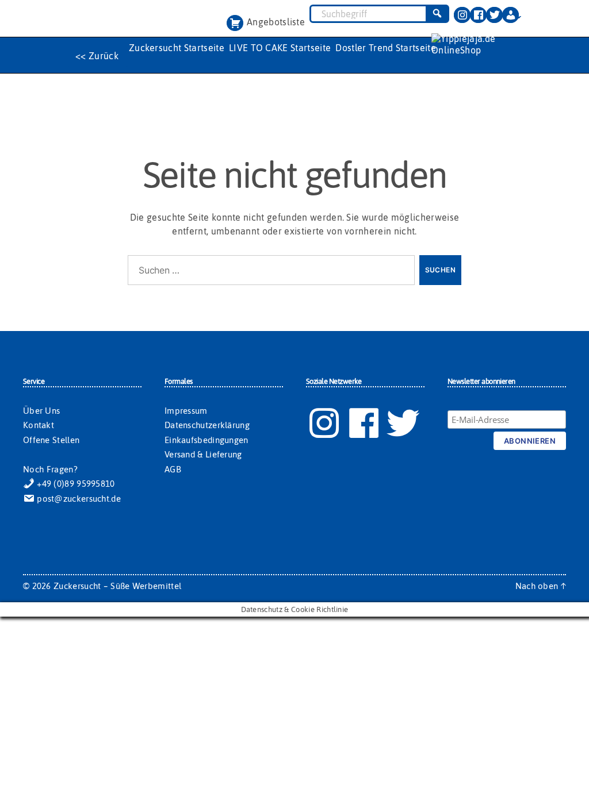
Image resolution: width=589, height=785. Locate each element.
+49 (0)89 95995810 (75, 483)
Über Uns (41, 410)
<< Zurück (96, 56)
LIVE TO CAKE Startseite (280, 48)
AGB (173, 469)
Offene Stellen (51, 440)
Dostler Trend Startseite (385, 48)
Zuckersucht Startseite (176, 48)
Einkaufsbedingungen (206, 440)
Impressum (186, 410)
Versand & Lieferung (203, 454)
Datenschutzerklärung (207, 425)
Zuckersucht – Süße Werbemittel (117, 586)
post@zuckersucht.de (78, 498)
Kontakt (38, 425)
